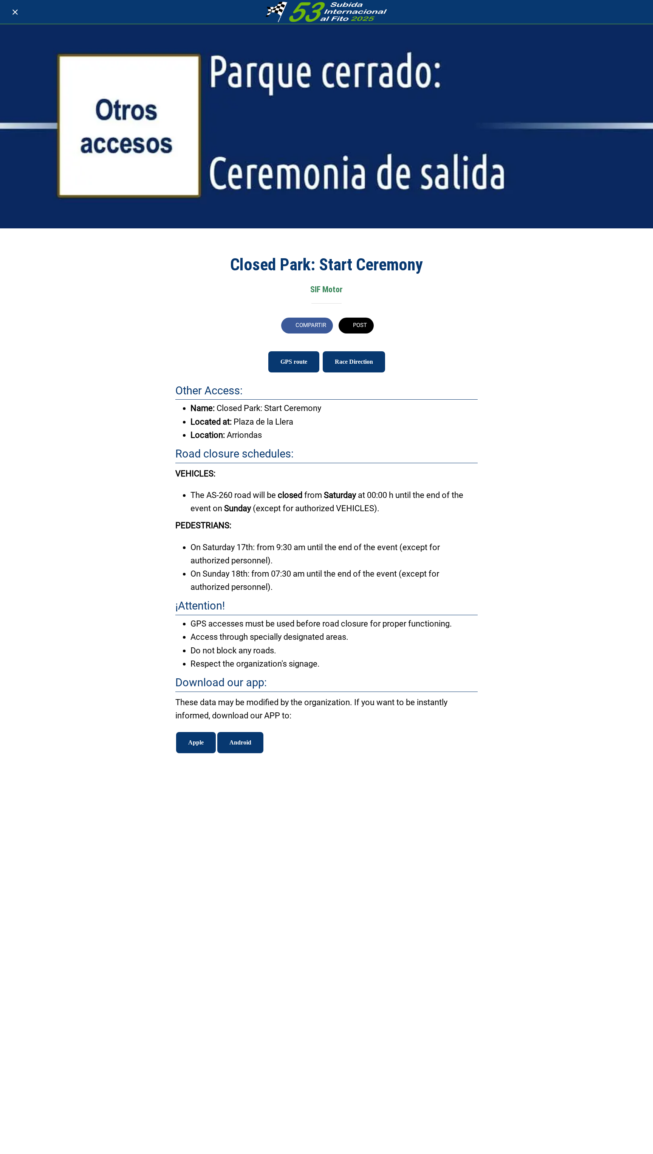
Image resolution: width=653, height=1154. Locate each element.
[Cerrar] (15, 12)
